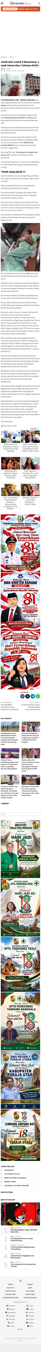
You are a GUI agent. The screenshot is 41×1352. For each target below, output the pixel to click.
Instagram (12, 1316)
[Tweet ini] (27, 696)
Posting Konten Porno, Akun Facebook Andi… (22, 1239)
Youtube (31, 1323)
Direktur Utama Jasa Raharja (15, 1178)
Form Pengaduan (30, 1298)
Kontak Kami (30, 1294)
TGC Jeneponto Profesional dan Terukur (23, 1265)
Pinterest (12, 1309)
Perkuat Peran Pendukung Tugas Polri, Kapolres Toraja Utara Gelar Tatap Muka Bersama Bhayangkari (10, 764)
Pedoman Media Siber (10, 1298)
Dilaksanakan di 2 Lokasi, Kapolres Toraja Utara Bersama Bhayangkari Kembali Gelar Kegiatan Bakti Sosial (30, 765)
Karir (30, 1288)
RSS (21, 1329)
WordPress (31, 1313)
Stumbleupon (12, 1313)
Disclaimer (30, 1291)
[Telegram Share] (32, 696)
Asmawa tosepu (10, 1182)
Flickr (31, 1326)
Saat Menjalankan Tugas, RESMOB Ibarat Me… (24, 1231)
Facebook (12, 1306)
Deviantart (12, 1319)
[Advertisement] (20, 33)
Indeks (10, 1284)
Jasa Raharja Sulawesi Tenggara (16, 1186)
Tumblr (31, 1309)
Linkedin (31, 1316)
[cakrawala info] (20, 3)
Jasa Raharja (9, 1170)
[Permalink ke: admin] (3, 70)
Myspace (31, 1319)
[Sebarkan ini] (22, 696)
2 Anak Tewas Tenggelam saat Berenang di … (22, 1257)
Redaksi (30, 1284)
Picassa (12, 1326)
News (12, 1228)
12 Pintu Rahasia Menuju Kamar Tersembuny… (23, 1248)
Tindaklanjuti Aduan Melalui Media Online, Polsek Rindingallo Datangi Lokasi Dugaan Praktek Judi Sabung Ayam (9, 738)
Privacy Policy (10, 1291)
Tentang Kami (10, 1294)
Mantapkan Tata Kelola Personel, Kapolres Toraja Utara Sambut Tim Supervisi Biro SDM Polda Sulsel (30, 791)
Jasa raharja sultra (11, 1174)
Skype (12, 1323)
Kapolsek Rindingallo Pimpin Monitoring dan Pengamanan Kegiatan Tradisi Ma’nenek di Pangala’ (30, 737)
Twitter (31, 1306)
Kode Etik (10, 1288)
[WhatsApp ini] (38, 696)
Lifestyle (14, 1245)
